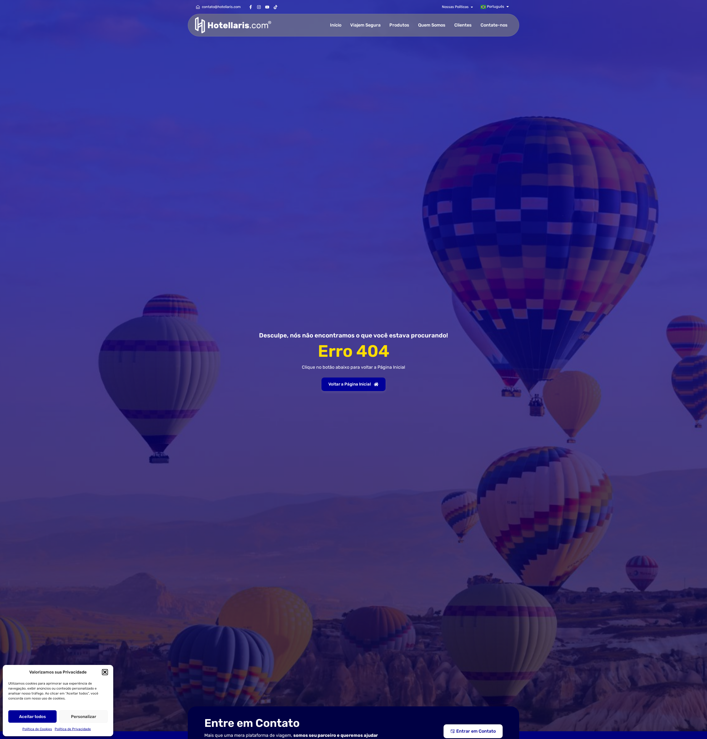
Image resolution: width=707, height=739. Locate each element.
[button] (105, 672)
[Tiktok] (275, 7)
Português (495, 6)
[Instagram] (259, 7)
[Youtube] (267, 7)
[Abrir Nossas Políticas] (472, 7)
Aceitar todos (32, 716)
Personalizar (83, 716)
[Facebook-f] (250, 7)
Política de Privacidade (73, 729)
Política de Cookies (37, 729)
